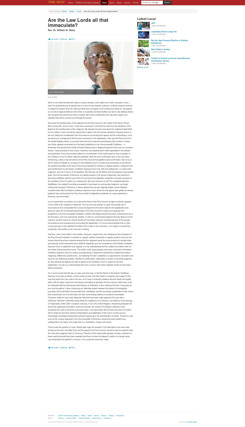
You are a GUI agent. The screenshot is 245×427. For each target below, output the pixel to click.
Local (79, 11)
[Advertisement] (90, 378)
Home (70, 2)
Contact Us (107, 418)
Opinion (127, 2)
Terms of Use (96, 418)
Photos (136, 2)
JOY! (153, 23)
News (104, 2)
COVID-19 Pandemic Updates (88, 2)
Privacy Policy (71, 418)
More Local (143, 67)
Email (65, 39)
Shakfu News (192, 422)
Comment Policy (84, 418)
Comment (55, 39)
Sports (111, 2)
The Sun (61, 418)
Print (73, 39)
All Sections (120, 415)
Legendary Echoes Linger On (164, 31)
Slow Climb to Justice (160, 49)
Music (119, 2)
